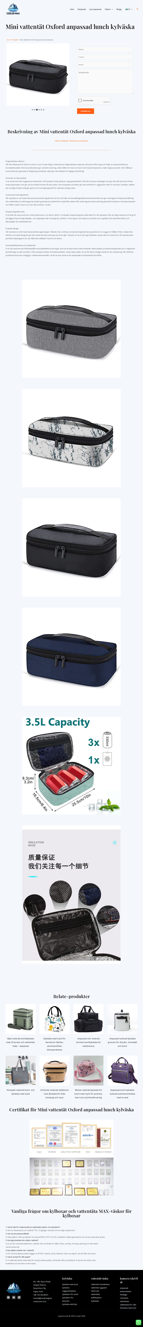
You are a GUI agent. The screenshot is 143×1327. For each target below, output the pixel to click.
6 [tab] (43, 110)
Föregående (9, 74)
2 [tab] (35, 110)
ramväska (124, 1298)
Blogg (118, 9)
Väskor (108, 9)
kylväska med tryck (70, 1284)
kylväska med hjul (69, 1304)
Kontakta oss (85, 111)
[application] (112, 9)
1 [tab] (32, 110)
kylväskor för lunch (70, 1294)
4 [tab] (39, 110)
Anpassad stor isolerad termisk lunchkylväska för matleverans (88, 1042)
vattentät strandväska (100, 1284)
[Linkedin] (19, 1297)
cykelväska (124, 1301)
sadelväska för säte (128, 1304)
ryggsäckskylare (69, 1291)
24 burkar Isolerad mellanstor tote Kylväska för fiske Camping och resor (54, 1094)
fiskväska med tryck (128, 1308)
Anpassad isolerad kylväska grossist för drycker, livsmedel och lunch (122, 1042)
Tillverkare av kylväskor (78, 141)
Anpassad (82, 9)
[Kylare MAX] (12, 9)
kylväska (65, 1287)
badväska (95, 1301)
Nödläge (123, 1294)
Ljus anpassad (95, 9)
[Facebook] (8, 1297)
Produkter (15, 40)
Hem (72, 9)
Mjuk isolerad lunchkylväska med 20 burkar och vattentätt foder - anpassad (20, 1042)
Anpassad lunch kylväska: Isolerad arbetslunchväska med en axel (122, 1094)
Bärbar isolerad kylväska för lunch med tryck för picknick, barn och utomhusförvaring (88, 1094)
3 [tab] (37, 110)
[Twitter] (13, 1297)
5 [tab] (41, 110)
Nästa (66, 74)
